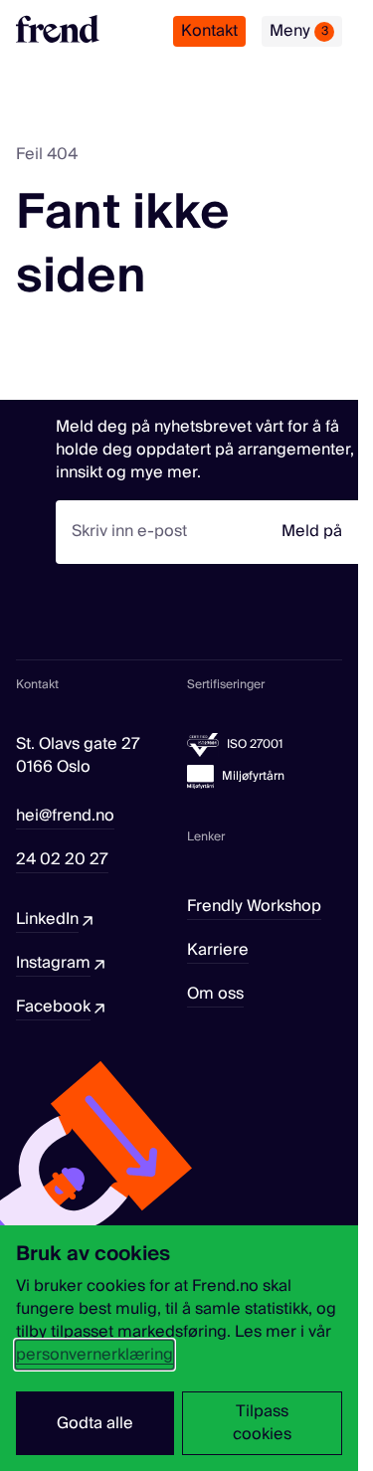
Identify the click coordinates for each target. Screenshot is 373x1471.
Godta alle (95, 1423)
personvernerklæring (94, 1355)
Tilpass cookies (262, 1422)
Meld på (311, 531)
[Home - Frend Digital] (57, 29)
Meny (299, 31)
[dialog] (179, 1348)
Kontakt (209, 31)
